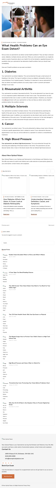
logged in (10, 235)
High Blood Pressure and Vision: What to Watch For (24, 363)
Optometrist (28, 159)
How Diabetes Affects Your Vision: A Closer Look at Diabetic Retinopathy (14, 201)
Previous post (5, 225)
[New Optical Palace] (8, 3)
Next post (51, 225)
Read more (6, 214)
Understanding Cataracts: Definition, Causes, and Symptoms (41, 201)
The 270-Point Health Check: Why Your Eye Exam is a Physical (27, 314)
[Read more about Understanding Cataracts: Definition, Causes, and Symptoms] (41, 184)
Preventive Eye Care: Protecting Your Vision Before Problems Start (29, 383)
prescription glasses (45, 161)
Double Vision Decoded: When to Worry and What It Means (27, 254)
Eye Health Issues (21, 42)
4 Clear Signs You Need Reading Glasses (21, 272)
